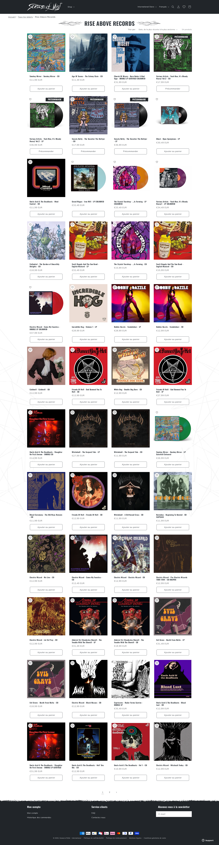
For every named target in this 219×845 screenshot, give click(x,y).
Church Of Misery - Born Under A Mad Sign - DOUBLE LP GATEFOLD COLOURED (129, 77)
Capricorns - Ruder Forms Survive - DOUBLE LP (128, 704)
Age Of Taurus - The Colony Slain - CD (87, 76)
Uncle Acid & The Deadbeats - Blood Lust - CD (171, 704)
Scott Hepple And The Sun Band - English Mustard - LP (85, 265)
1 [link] (102, 792)
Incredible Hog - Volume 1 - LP (84, 327)
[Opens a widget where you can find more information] (207, 840)
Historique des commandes (39, 817)
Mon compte (32, 813)
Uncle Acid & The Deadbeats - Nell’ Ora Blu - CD (88, 766)
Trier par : (132, 29)
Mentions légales (135, 838)
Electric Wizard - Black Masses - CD (86, 703)
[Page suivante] (116, 792)
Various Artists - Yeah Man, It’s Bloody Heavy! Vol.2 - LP (45, 140)
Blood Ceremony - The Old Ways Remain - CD (46, 516)
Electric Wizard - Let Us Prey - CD (43, 640)
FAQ (93, 813)
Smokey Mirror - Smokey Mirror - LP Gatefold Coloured (171, 453)
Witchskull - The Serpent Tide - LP (86, 452)
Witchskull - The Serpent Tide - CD (128, 452)
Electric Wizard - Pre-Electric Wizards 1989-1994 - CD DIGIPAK (171, 578)
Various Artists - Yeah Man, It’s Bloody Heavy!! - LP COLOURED (172, 202)
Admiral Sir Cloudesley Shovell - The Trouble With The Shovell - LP (87, 641)
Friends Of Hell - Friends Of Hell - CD (87, 515)
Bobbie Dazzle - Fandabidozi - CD (169, 327)
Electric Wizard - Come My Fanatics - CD (87, 578)
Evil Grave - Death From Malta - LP (170, 640)
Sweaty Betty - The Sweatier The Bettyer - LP (130, 140)
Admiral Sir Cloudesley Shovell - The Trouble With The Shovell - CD (129, 641)
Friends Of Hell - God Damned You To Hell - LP (171, 390)
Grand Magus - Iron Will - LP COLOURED (88, 201)
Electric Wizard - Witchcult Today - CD (172, 765)
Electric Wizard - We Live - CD (42, 577)
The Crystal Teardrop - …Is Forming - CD (130, 264)
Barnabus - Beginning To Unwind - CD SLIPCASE (171, 516)
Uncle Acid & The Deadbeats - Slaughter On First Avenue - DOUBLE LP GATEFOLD (46, 766)
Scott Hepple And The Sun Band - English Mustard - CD (169, 265)
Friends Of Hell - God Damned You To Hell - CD (87, 390)
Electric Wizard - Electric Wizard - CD (129, 577)
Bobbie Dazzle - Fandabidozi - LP (127, 327)
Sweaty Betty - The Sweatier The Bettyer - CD (88, 140)
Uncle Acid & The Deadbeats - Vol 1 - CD (130, 765)
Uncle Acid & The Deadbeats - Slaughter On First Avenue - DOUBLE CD (46, 453)
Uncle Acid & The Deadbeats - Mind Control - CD (44, 202)
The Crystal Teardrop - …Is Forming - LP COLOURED (130, 202)
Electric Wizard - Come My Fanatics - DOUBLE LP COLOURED (45, 328)
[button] (71, 7)
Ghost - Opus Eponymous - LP (168, 139)
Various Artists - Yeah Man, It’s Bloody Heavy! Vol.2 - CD (172, 77)
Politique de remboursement (116, 838)
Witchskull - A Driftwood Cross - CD (128, 515)
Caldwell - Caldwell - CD (40, 389)
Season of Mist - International (70, 838)
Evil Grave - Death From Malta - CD (44, 703)
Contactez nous (98, 817)
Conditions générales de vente (155, 838)
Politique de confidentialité (94, 838)
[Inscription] (189, 814)
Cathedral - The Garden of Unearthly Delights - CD (44, 265)
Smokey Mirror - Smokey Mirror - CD (44, 76)
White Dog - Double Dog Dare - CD (128, 389)
